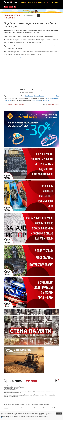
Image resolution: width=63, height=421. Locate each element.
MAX (46, 98)
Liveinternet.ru (29, 407)
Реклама (6, 410)
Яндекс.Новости (39, 96)
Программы (54, 2)
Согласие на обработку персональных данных (12, 400)
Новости (31, 2)
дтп (11, 104)
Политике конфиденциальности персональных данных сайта (16, 417)
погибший (22, 104)
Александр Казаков (53, 104)
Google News (29, 96)
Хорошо (59, 413)
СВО (23, 2)
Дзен (57, 96)
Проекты (42, 2)
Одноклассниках (36, 100)
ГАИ (8, 104)
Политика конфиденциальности (10, 398)
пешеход (16, 104)
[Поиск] (38, 15)
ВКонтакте (45, 100)
